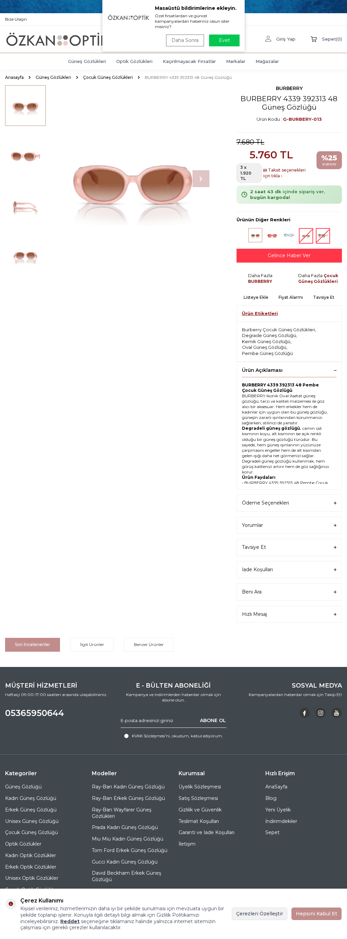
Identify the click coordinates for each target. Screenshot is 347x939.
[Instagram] (320, 713)
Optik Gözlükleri (134, 61)
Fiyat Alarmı (291, 297)
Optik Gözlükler (23, 844)
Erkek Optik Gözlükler (30, 867)
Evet (224, 40)
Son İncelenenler (32, 644)
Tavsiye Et (323, 297)
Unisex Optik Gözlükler (31, 878)
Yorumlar (252, 525)
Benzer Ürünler (149, 644)
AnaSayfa (276, 787)
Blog (271, 798)
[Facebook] (304, 713)
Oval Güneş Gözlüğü (264, 347)
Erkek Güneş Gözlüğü (31, 810)
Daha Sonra (185, 40)
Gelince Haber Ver (289, 255)
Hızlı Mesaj (254, 614)
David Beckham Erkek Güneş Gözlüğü (126, 876)
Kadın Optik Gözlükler (30, 855)
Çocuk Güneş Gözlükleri (108, 77)
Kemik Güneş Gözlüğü (266, 341)
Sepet (272, 832)
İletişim (187, 844)
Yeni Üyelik (278, 810)
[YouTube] (336, 713)
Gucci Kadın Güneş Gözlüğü (125, 862)
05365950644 (34, 713)
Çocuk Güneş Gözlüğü (31, 832)
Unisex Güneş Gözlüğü (32, 821)
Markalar (235, 61)
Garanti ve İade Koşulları (206, 832)
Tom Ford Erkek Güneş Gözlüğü (129, 850)
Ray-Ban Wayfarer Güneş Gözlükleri (121, 813)
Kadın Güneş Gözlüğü (30, 798)
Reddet (70, 921)
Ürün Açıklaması (262, 370)
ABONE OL (213, 720)
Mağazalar (267, 61)
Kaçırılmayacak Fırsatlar (189, 61)
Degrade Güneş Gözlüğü (269, 335)
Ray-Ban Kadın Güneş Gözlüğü (128, 787)
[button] (200, 178)
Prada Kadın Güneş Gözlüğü (125, 827)
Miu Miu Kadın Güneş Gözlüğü (127, 839)
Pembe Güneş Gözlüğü (267, 353)
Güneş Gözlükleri (87, 61)
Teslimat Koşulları (199, 821)
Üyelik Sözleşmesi (200, 787)
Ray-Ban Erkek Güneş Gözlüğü (128, 798)
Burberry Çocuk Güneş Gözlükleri (278, 329)
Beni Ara (252, 592)
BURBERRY (289, 88)
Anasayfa (14, 77)
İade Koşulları (257, 569)
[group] (132, 178)
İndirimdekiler (281, 821)
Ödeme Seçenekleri (265, 503)
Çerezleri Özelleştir (259, 914)
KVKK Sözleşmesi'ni (151, 735)
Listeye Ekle (256, 297)
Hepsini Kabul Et (316, 914)
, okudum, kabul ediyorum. (177, 735)
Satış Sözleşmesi (198, 798)
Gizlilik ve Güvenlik (200, 810)
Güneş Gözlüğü (23, 787)
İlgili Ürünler (92, 644)
